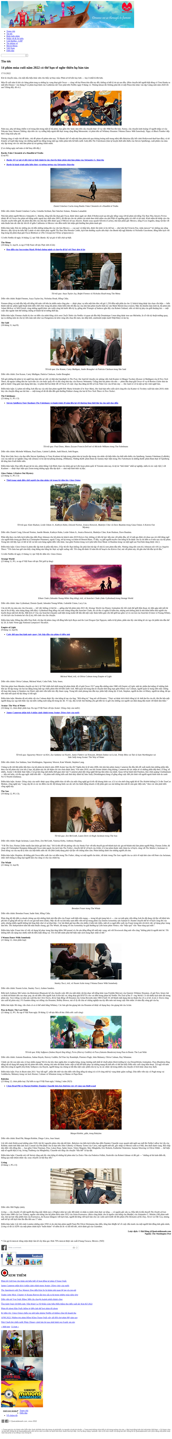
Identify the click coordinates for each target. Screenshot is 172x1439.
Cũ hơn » (15, 1327)
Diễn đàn (10, 50)
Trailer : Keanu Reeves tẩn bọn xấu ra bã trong (39, 1295)
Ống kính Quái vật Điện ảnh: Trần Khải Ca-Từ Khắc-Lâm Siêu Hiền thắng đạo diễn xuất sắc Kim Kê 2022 (46, 1304)
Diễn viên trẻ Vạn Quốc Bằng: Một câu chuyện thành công (31, 1299)
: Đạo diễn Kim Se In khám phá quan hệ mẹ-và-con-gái (38, 1290)
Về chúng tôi (11, 1415)
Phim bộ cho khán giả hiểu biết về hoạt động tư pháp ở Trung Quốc (34, 1281)
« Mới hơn (5, 1327)
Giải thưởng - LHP (14, 41)
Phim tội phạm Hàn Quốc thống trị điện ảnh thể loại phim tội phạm (29, 1308)
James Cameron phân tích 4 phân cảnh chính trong (35, 1285)
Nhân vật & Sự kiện (15, 38)
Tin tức (9, 34)
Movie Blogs (11, 46)
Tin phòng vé (12, 43)
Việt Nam (10, 48)
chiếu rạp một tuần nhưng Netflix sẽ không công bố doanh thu (38, 1313)
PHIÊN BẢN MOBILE (10, 1411)
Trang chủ (10, 31)
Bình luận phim (13, 36)
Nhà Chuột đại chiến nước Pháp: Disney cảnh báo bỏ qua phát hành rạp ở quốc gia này (38, 1322)
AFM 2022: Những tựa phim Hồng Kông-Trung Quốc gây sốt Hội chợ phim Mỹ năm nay (39, 1317)
